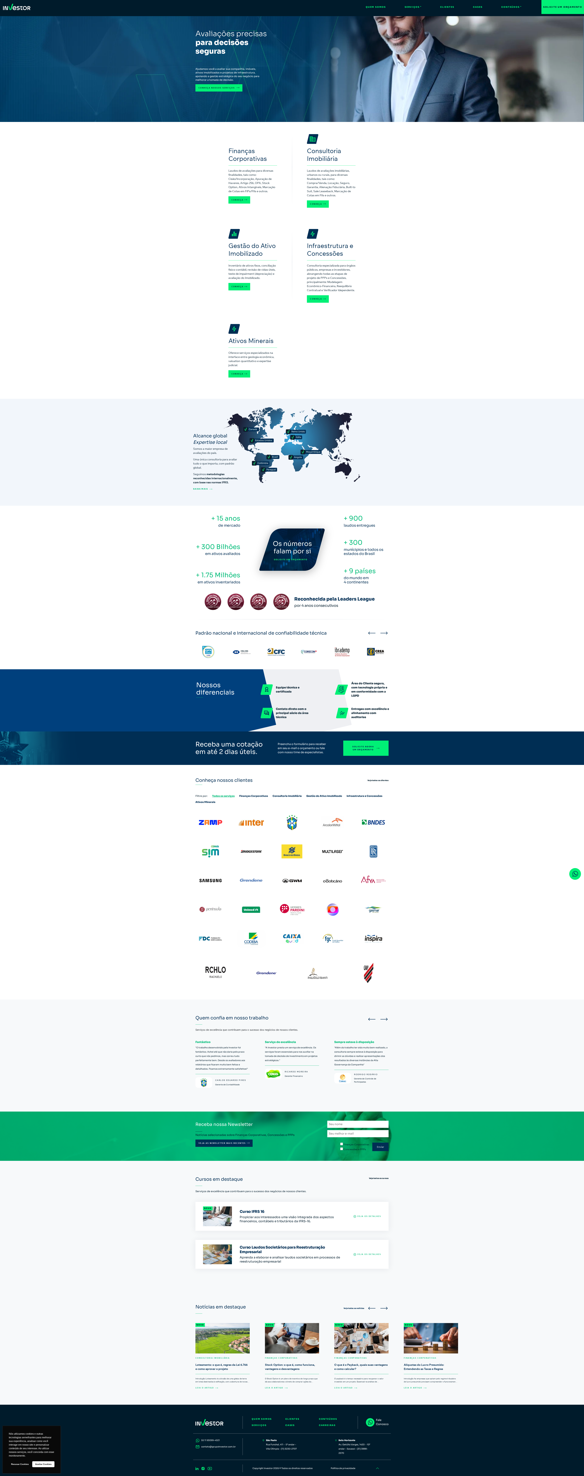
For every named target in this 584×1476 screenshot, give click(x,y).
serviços (259, 1425)
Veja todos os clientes (378, 780)
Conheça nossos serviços (217, 88)
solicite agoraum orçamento (363, 748)
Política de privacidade (343, 1468)
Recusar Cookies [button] (20, 1464)
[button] (371, 633)
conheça (237, 200)
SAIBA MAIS (201, 489)
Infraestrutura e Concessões (364, 796)
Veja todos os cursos (379, 1178)
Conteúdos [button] (510, 7)
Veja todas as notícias (354, 1308)
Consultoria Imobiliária (287, 796)
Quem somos (376, 7)
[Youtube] (210, 1468)
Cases (477, 7)
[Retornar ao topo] (377, 1468)
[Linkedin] (196, 1468)
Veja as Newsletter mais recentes (222, 1143)
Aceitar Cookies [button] (43, 1464)
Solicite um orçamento (562, 7)
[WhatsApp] (575, 874)
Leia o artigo (204, 1388)
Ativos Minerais (205, 802)
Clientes (447, 7)
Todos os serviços (223, 796)
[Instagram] (203, 1468)
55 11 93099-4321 (210, 1440)
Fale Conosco (382, 1422)
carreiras (327, 1425)
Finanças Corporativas (253, 796)
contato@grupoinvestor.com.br (218, 1446)
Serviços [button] (412, 7)
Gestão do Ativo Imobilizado (324, 796)
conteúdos (328, 1419)
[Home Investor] (16, 7)
